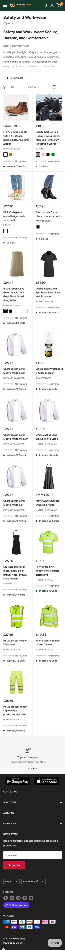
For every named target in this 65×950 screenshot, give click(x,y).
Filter (11, 86)
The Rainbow (43, 378)
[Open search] (46, 5)
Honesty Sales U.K (13, 378)
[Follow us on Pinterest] (24, 898)
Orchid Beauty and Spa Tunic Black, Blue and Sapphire (48, 292)
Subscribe (14, 865)
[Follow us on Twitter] (12, 898)
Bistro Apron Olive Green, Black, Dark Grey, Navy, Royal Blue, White (13, 294)
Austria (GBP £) (30, 881)
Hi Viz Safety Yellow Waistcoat (14, 642)
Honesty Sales (12, 148)
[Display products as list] (60, 86)
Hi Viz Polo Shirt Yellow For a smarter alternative (47, 570)
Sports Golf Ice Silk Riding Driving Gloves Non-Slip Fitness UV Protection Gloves (48, 137)
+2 (26, 311)
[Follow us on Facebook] (5, 898)
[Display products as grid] (54, 86)
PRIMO (6, 225)
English (8, 881)
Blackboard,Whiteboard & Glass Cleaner (49, 370)
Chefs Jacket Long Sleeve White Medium (15, 436)
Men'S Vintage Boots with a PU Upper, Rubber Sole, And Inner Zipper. (16, 137)
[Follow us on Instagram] (18, 898)
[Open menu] (5, 5)
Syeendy (41, 148)
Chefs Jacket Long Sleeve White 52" (14, 502)
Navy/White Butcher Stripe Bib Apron (47, 502)
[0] (59, 5)
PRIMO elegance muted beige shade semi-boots (14, 216)
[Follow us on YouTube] (31, 898)
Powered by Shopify (13, 943)
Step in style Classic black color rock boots (49, 214)
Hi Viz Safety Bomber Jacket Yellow (48, 642)
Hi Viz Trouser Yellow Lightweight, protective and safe (15, 710)
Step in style (43, 221)
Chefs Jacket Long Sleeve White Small (14, 370)
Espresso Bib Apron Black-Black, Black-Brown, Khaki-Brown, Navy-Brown (15, 572)
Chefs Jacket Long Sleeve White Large (47, 436)
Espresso (8, 583)
